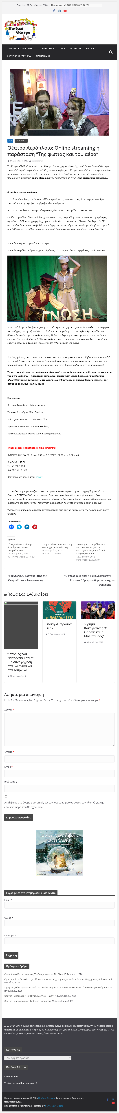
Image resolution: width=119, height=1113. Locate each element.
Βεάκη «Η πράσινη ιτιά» (59, 626)
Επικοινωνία (11, 1076)
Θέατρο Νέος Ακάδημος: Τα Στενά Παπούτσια (27, 1000)
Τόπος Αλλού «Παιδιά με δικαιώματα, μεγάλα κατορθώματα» (20, 547)
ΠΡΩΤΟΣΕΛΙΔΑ (21, 141)
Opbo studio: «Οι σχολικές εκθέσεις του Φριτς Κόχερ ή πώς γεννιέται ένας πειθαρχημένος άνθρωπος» (57, 979)
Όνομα (9, 752)
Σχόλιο (9, 709)
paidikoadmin (37, 160)
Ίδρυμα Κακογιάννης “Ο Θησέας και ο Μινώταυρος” (95, 630)
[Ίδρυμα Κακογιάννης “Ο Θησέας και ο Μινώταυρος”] (98, 603)
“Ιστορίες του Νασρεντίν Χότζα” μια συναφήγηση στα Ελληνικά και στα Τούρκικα (20, 662)
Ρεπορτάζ (75, 48)
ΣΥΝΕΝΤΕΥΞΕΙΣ (48, 48)
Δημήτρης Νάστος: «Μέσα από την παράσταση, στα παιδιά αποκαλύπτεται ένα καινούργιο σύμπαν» (56, 987)
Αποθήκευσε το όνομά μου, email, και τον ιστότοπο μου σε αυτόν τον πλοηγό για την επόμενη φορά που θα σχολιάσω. (54, 805)
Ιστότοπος (10, 781)
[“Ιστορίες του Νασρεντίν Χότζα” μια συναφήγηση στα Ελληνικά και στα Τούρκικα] (21, 603)
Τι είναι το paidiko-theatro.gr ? (20, 1083)
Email (8, 766)
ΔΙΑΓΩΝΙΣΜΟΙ (43, 55)
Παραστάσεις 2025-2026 (19, 48)
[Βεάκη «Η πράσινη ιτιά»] (59, 603)
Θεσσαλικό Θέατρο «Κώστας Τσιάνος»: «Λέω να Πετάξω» (33, 974)
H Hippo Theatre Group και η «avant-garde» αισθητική (57, 546)
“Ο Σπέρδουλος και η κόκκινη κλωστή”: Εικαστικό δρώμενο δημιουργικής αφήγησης (87, 580)
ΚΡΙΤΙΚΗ (90, 48)
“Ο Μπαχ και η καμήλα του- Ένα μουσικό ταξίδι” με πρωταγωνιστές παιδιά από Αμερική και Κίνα (90, 549)
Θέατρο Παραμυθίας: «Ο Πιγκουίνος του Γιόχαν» (76, 7)
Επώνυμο (10, 935)
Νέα (63, 48)
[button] (33, 48)
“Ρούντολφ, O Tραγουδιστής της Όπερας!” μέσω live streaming (27, 578)
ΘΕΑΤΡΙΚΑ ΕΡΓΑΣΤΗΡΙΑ (19, 55)
